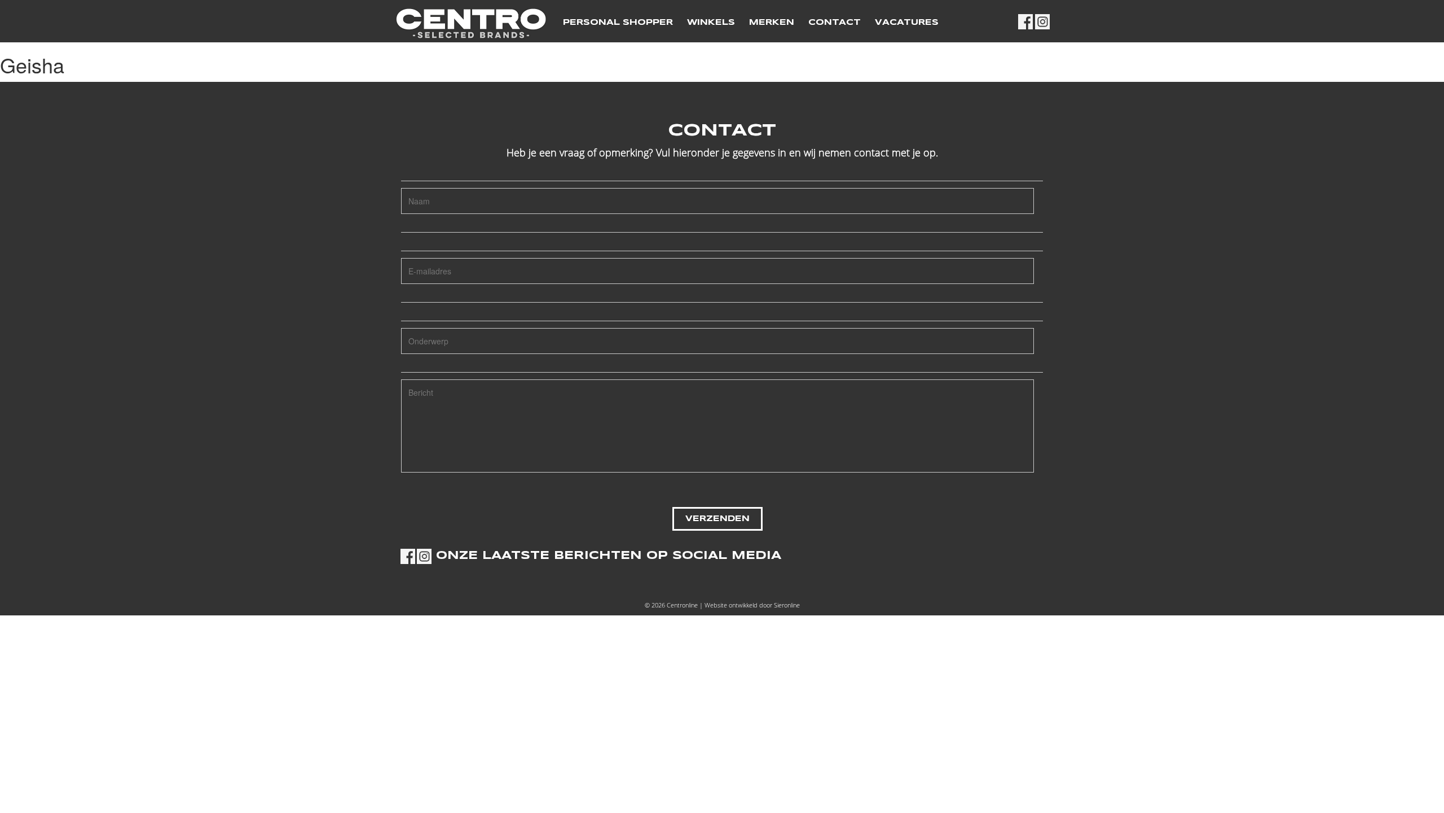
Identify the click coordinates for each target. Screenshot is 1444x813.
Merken (771, 23)
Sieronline (787, 605)
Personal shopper (618, 23)
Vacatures (907, 23)
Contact (834, 23)
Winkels (711, 23)
